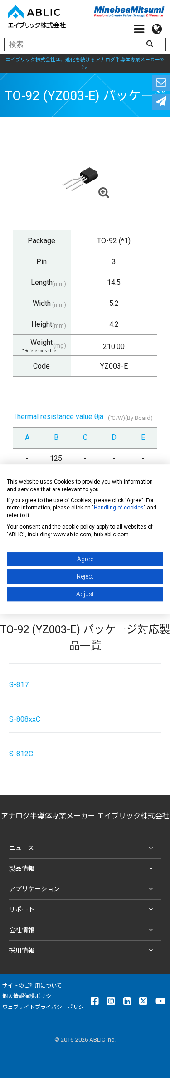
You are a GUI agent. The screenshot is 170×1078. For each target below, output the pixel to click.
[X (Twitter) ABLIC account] (143, 1001)
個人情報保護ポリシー (29, 996)
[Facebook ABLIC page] (94, 1001)
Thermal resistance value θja (58, 416)
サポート (21, 909)
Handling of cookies (119, 508)
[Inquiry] (161, 83)
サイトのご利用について (32, 986)
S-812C (21, 753)
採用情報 (21, 950)
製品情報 (21, 868)
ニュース (21, 848)
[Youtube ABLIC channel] (160, 1001)
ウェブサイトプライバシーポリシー (43, 1012)
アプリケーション (34, 889)
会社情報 (21, 929)
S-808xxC (24, 719)
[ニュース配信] (161, 102)
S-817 (19, 684)
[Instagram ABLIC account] (111, 1001)
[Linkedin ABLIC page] (127, 1001)
